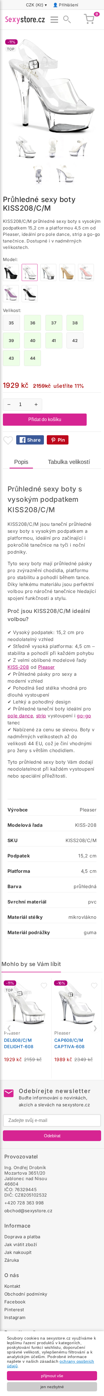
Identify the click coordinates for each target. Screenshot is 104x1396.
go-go (84, 716)
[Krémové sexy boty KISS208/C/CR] (67, 279)
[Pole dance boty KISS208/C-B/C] (30, 300)
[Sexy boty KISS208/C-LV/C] (11, 300)
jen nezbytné (52, 1386)
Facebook (14, 1302)
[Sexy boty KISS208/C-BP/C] (86, 279)
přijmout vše (52, 1375)
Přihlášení (68, 4)
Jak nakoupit (18, 1252)
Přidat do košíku (44, 419)
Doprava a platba (22, 1236)
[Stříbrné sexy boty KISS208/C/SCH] (48, 279)
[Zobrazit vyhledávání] (65, 20)
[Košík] (89, 19)
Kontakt (12, 1286)
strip (41, 716)
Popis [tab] (21, 462)
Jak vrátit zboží (20, 1244)
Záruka (11, 1260)
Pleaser (46, 667)
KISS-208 (18, 667)
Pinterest (14, 1309)
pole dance (20, 716)
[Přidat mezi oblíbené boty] (8, 440)
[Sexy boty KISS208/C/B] (11, 279)
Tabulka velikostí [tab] (69, 462)
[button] (44, 985)
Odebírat (52, 1135)
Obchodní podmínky (25, 1294)
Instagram (15, 1317)
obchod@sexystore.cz (28, 1210)
